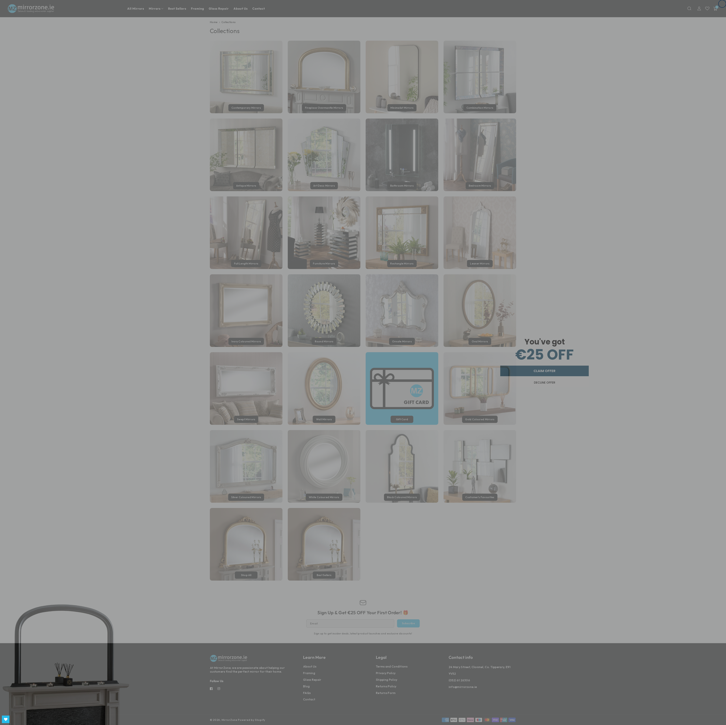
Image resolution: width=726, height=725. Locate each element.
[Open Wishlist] (5, 719)
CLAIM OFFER (544, 370)
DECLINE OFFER (544, 382)
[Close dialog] (722, 4)
